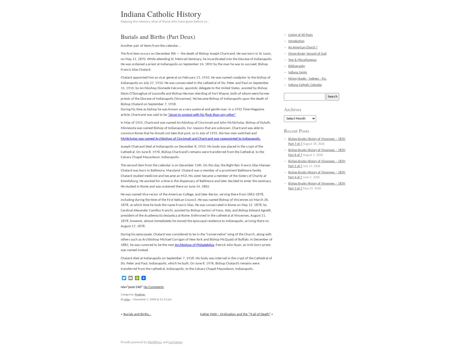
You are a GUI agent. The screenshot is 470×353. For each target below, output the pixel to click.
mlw (127, 299)
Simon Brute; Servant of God (307, 53)
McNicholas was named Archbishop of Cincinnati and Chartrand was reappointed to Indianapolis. (191, 138)
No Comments (154, 287)
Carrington (175, 342)
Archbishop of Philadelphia (194, 245)
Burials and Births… (137, 314)
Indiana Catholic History (161, 13)
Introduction (296, 41)
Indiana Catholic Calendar (305, 85)
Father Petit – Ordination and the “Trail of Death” (235, 314)
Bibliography (296, 66)
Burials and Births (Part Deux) (158, 36)
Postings (140, 294)
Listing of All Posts (300, 35)
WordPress (155, 342)
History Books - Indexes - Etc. (307, 78)
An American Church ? (303, 47)
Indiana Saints (297, 72)
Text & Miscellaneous (302, 60)
